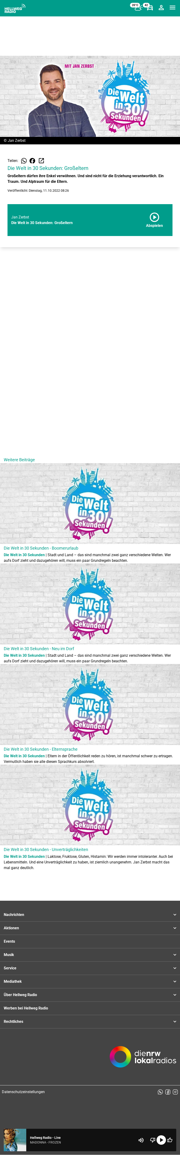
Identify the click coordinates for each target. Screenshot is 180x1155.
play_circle (161, 1140)
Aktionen (11, 928)
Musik (9, 954)
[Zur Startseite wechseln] (15, 8)
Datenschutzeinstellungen (23, 1092)
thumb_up (169, 1140)
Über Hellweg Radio (20, 995)
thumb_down (153, 1140)
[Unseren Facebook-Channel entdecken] (168, 1092)
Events (9, 941)
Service (10, 968)
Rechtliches (13, 1021)
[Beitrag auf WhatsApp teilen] (24, 161)
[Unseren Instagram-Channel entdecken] (175, 1092)
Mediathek (13, 981)
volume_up (141, 1140)
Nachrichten (14, 914)
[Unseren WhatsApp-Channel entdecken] (160, 1092)
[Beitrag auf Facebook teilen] (32, 161)
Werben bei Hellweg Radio (26, 1008)
